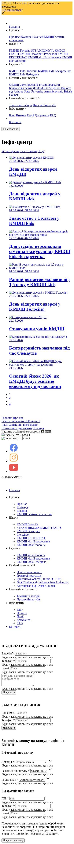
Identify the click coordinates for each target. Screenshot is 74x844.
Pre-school (50, 54)
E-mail (5, 668)
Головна (14, 26)
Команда (25, 36)
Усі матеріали (10, 151)
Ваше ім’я (8, 653)
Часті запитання (12, 424)
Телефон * (8, 660)
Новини (21, 115)
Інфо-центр (30, 424)
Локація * (8, 761)
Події (30, 115)
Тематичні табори (20, 105)
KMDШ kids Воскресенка (44, 57)
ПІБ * (5, 798)
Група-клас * (10, 779)
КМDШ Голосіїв (19, 50)
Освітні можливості (22, 84)
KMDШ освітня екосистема (34, 514)
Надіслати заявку (13, 840)
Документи (42, 115)
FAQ (53, 115)
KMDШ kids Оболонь (23, 71)
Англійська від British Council (36, 585)
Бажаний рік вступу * (16, 770)
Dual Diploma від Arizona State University (40, 89)
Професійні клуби (44, 105)
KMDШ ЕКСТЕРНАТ (31, 538)
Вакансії (37, 36)
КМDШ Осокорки (31, 54)
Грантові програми (47, 84)
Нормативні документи (17, 428)
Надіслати (9, 692)
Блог (12, 115)
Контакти (15, 122)
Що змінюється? (12, 10)
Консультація (10, 129)
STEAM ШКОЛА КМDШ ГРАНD (39, 527)
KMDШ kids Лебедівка (24, 74)
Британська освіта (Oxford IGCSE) (31, 88)
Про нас (14, 36)
